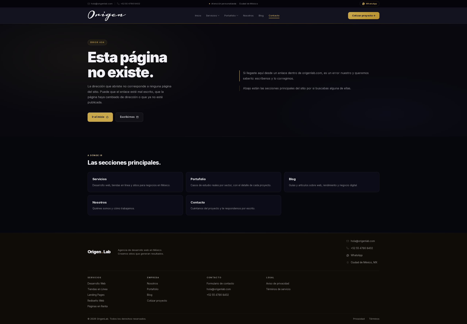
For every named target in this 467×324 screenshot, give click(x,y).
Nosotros (248, 15)
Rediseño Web (96, 300)
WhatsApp (371, 3)
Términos (374, 318)
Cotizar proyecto (157, 300)
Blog (261, 15)
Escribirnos (127, 116)
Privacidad (359, 318)
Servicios (211, 15)
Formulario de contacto (220, 283)
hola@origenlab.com (102, 3)
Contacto (274, 15)
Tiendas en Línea (97, 289)
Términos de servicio (278, 289)
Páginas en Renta (98, 306)
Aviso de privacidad (277, 283)
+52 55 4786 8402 (130, 3)
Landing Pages (96, 294)
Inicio (198, 15)
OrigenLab (99, 251)
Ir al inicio (98, 116)
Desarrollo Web (97, 283)
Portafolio (230, 15)
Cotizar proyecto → (363, 15)
